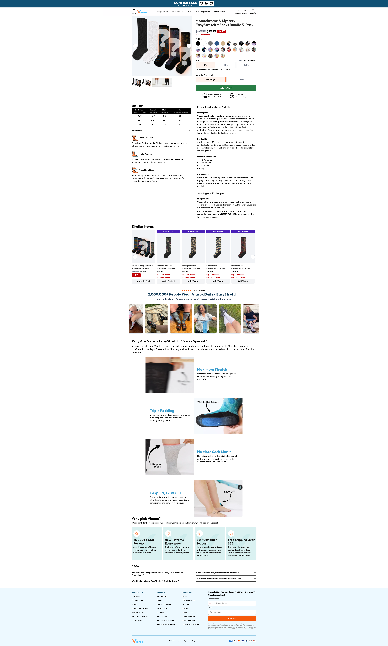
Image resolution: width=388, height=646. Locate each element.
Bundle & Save (219, 11)
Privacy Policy (163, 608)
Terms (249, 629)
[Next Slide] (189, 46)
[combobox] (211, 603)
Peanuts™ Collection (140, 616)
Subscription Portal (190, 624)
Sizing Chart (187, 612)
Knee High (210, 79)
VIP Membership (189, 600)
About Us (186, 604)
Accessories (137, 620)
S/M (205, 65)
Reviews (185, 608)
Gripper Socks (138, 612)
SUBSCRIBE (232, 618)
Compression (177, 11)
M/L (226, 65)
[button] (134, 11)
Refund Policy (162, 616)
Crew (241, 79)
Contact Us (162, 596)
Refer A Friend (188, 620)
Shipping (160, 612)
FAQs (159, 600)
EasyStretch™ (163, 11)
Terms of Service (164, 604)
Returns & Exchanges (166, 620)
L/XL (246, 65)
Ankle (188, 11)
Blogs (184, 596)
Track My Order (189, 616)
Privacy (254, 629)
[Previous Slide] (135, 46)
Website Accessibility (166, 624)
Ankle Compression (202, 11)
